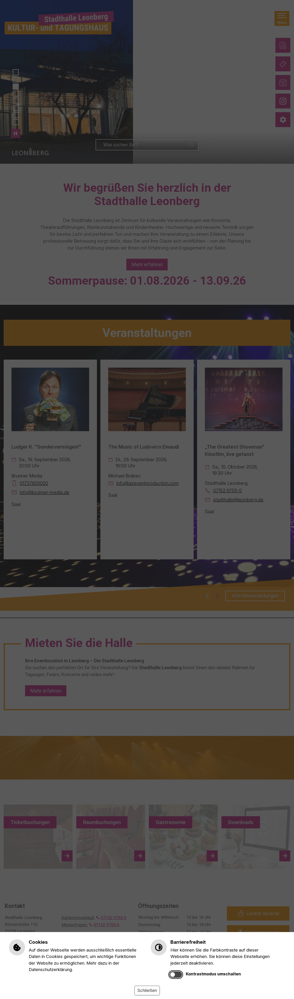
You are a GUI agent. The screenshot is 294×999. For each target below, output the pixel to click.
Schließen (147, 990)
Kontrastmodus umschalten (213, 973)
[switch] (175, 974)
